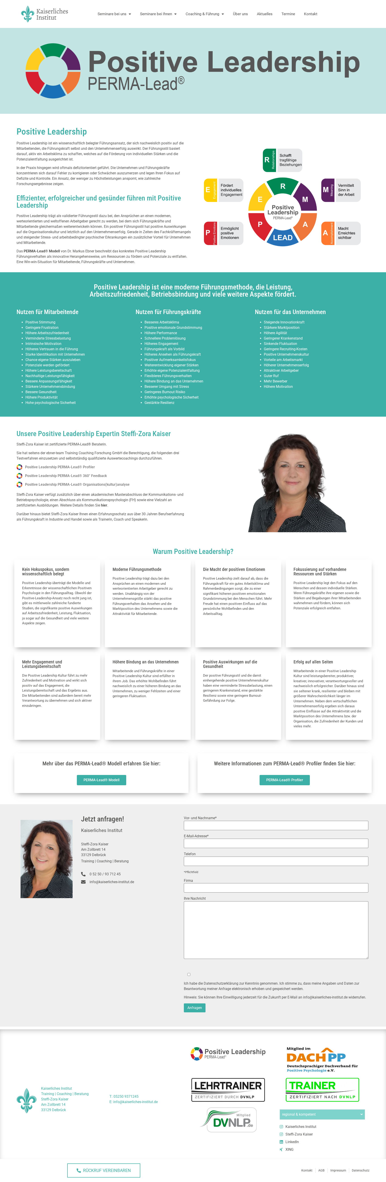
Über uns (240, 14)
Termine (288, 14)
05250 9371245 (125, 1096)
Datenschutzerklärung (221, 983)
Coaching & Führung (202, 14)
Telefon (190, 854)
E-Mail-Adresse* (196, 836)
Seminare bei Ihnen (156, 14)
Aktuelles (265, 14)
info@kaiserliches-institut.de (325, 997)
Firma (188, 880)
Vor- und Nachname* (200, 818)
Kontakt (310, 14)
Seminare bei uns (112, 14)
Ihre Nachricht (195, 898)
